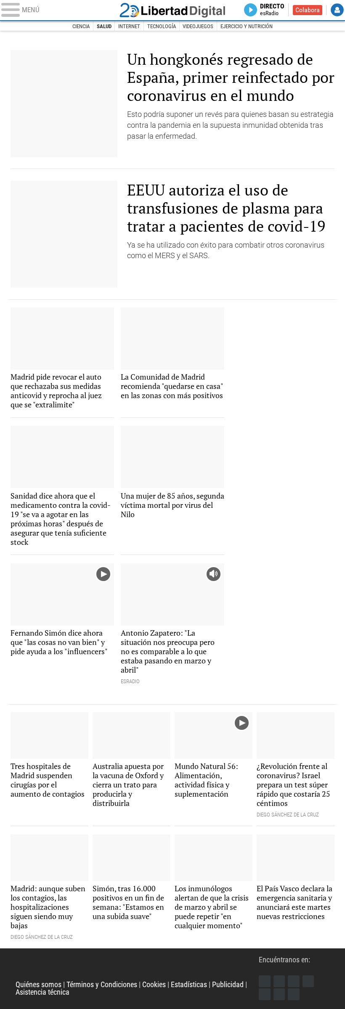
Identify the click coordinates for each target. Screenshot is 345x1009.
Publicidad (228, 984)
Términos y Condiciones (101, 984)
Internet (129, 26)
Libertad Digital (172, 10)
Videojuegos (198, 26)
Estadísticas (189, 984)
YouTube (308, 981)
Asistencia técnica (42, 992)
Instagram (294, 981)
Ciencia (81, 26)
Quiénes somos (38, 984)
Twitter (279, 981)
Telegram (279, 994)
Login (337, 9)
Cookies (154, 984)
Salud (104, 26)
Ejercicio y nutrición (246, 26)
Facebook (265, 981)
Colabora (307, 10)
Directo (272, 9)
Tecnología (161, 26)
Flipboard (265, 994)
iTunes (294, 994)
